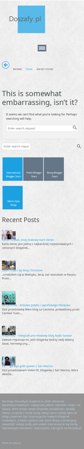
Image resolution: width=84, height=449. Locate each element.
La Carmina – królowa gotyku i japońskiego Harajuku (36, 305)
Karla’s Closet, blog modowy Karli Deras (28, 240)
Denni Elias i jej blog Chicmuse (22, 270)
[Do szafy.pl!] (31, 20)
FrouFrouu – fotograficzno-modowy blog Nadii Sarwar (37, 335)
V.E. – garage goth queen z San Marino (27, 366)
